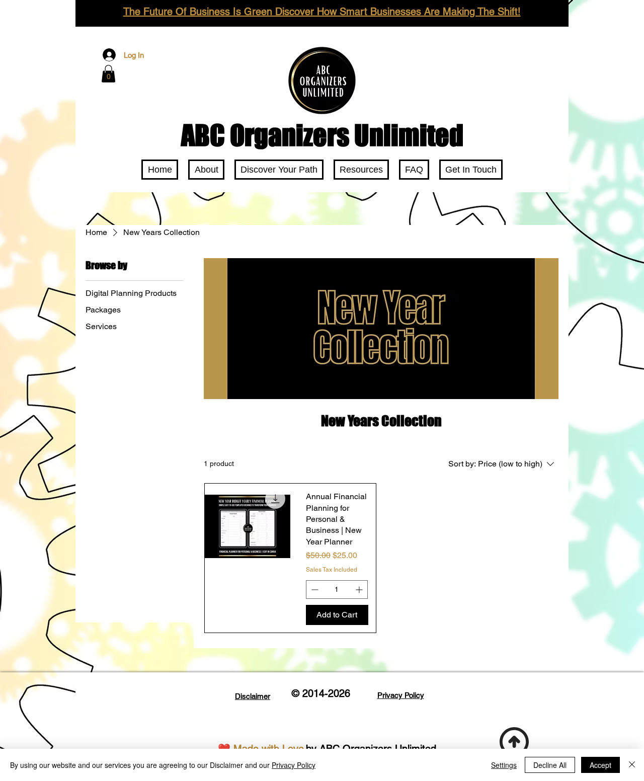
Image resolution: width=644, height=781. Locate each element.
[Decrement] (313, 589)
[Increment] (360, 589)
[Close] (632, 765)
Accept (600, 765)
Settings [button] (504, 765)
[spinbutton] (337, 589)
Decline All (550, 765)
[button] (108, 74)
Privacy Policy (293, 765)
